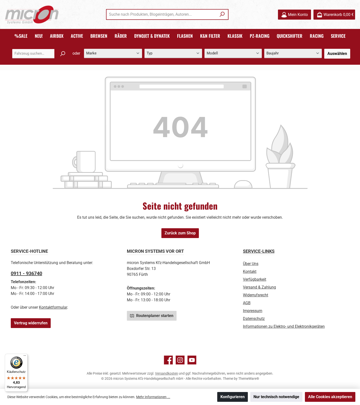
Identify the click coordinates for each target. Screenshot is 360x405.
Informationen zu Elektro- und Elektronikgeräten (284, 326)
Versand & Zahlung (259, 287)
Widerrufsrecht (255, 295)
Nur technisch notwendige (276, 396)
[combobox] (162, 14)
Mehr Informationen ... (153, 397)
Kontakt (249, 271)
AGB (247, 303)
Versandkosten (166, 373)
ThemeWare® (248, 378)
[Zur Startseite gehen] (32, 14)
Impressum (252, 310)
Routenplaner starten (154, 315)
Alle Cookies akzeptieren (330, 396)
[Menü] (25, 357)
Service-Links (259, 251)
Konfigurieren (232, 396)
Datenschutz (254, 318)
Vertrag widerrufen (31, 323)
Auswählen (337, 53)
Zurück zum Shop (180, 233)
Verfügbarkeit (254, 279)
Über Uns (250, 263)
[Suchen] (222, 14)
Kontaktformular (53, 307)
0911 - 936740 (26, 273)
